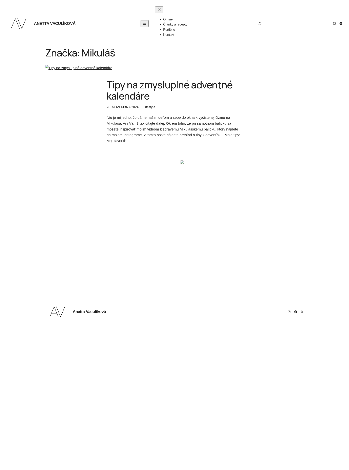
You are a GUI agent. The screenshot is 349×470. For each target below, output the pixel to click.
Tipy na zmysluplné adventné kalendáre (169, 90)
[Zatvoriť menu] (159, 9)
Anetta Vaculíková (54, 23)
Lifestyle (149, 107)
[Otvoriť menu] (145, 23)
